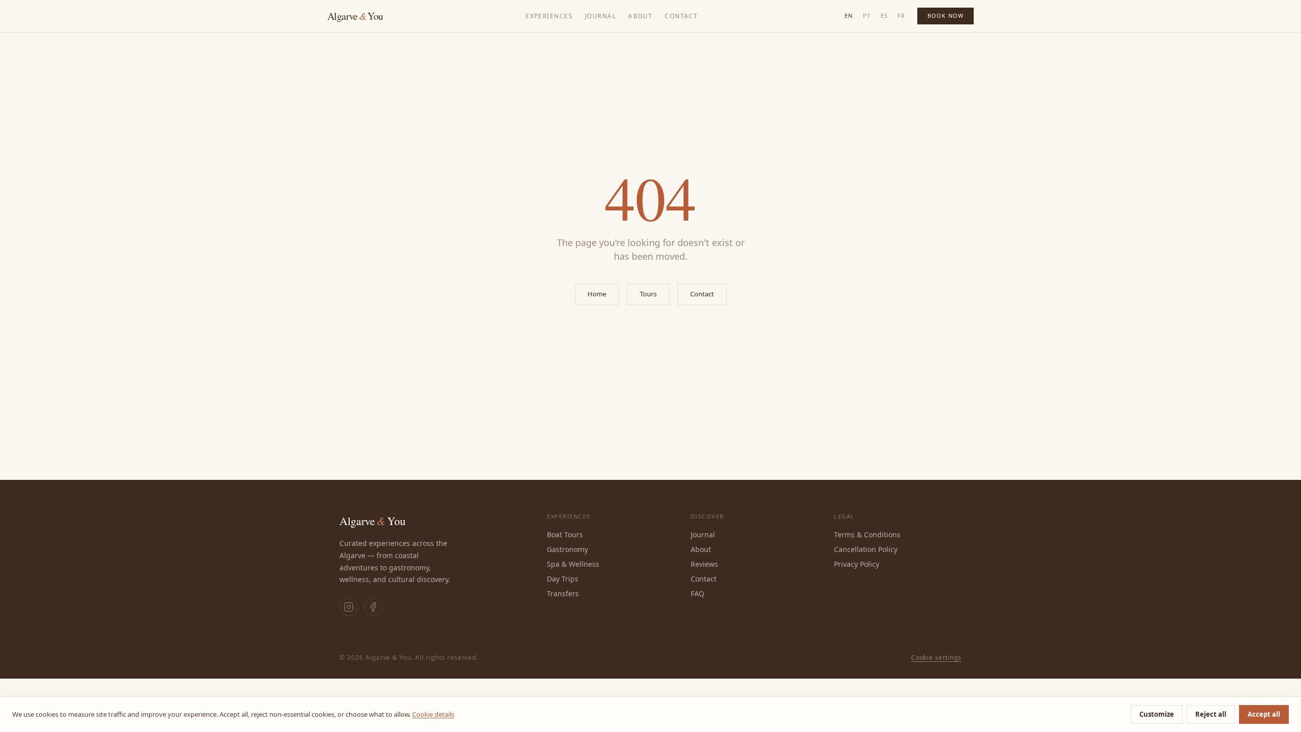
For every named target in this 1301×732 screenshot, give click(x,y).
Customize (1156, 714)
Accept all (1264, 714)
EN (849, 15)
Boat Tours (565, 534)
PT (867, 15)
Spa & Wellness (573, 564)
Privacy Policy (856, 564)
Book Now (945, 15)
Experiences (549, 16)
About (640, 16)
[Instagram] (348, 607)
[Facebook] (373, 607)
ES (884, 15)
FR (901, 15)
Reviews (704, 564)
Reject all (1210, 714)
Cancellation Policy (865, 549)
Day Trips (562, 579)
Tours (648, 293)
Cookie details (433, 714)
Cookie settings (936, 657)
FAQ (697, 593)
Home (596, 293)
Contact (681, 16)
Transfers (563, 593)
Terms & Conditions (867, 534)
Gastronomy (567, 549)
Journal (600, 16)
